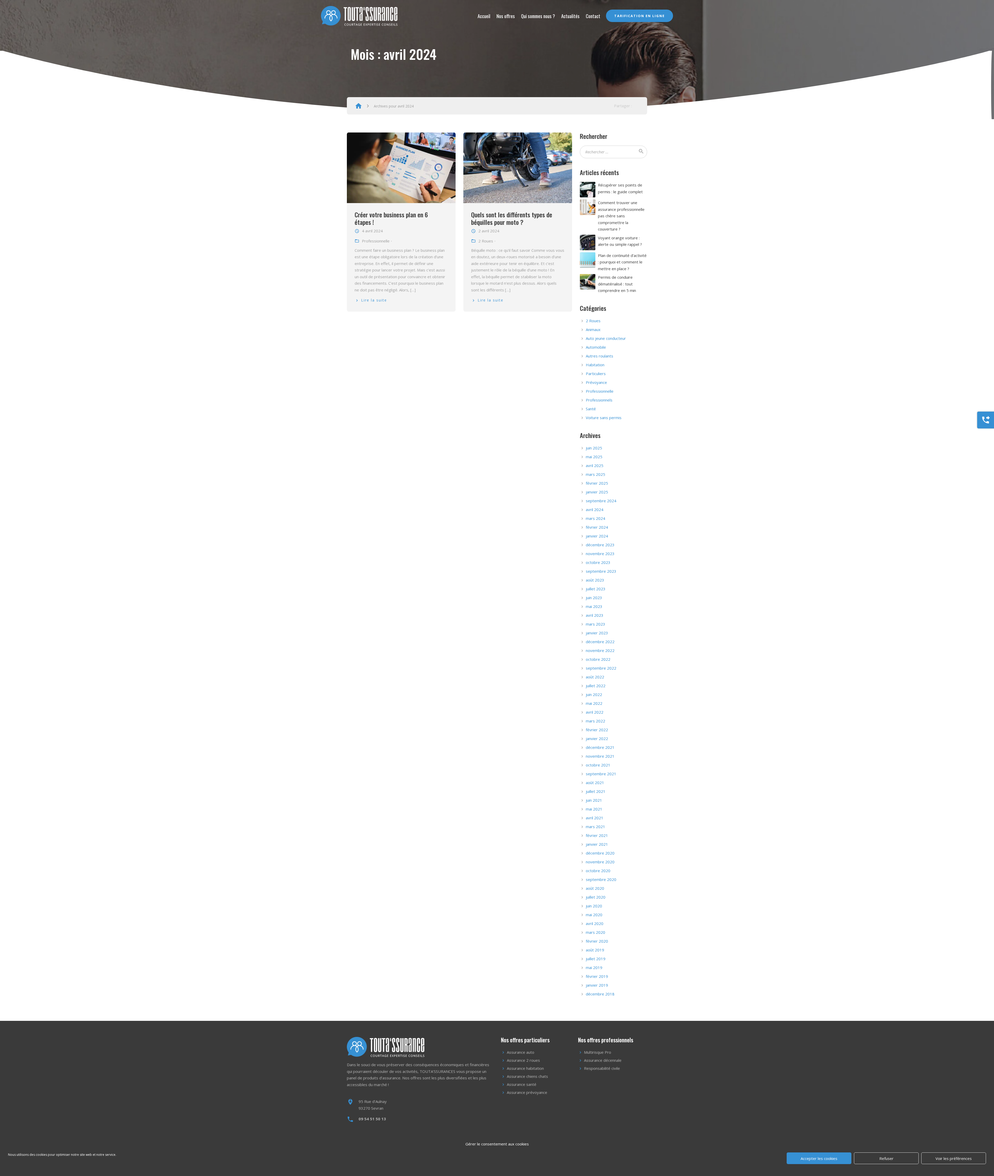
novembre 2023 (600, 553)
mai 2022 (594, 703)
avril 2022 (594, 712)
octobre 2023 (598, 562)
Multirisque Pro (597, 1052)
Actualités (570, 15)
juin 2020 (594, 905)
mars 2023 (595, 624)
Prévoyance (596, 382)
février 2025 (597, 483)
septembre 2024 (601, 500)
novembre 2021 (600, 756)
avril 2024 (594, 509)
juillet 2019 (595, 958)
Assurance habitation (525, 1068)
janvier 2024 (597, 536)
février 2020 (597, 941)
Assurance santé (521, 1084)
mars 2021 (595, 826)
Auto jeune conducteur (606, 338)
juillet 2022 (595, 685)
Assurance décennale (603, 1060)
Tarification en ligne (639, 15)
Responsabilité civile (602, 1068)
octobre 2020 (598, 870)
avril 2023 (594, 615)
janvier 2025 (597, 491)
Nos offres (505, 15)
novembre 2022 (600, 650)
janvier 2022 (597, 738)
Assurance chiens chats (527, 1076)
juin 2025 (594, 447)
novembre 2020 (600, 861)
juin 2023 (594, 597)
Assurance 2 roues (523, 1060)
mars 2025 (595, 474)
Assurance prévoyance (527, 1092)
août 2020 (595, 888)
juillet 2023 (595, 588)
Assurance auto (520, 1052)
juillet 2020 (595, 897)
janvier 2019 (597, 985)
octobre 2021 (598, 765)
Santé (591, 408)
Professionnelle (599, 391)
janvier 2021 (597, 844)
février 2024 (597, 527)
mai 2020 (594, 914)
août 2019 (595, 949)
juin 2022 (594, 694)
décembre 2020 (600, 853)
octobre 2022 (598, 659)
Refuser (886, 1158)
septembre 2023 (601, 571)
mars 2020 (595, 932)
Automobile (596, 347)
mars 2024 (595, 518)
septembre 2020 (601, 879)
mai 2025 (594, 456)
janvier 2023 (597, 632)
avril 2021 (594, 817)
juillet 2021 (595, 791)
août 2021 (595, 782)
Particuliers (596, 373)
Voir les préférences (953, 1158)
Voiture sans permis (604, 417)
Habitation (595, 364)
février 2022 (597, 729)
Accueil (484, 15)
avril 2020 (594, 923)
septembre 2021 (601, 773)
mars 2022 (595, 720)
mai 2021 (594, 809)
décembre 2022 (600, 641)
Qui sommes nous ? (538, 15)
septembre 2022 (601, 668)
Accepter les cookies (819, 1158)
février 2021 (597, 835)
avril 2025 (594, 465)
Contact (593, 15)
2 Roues (593, 320)
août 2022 (595, 676)
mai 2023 (594, 606)
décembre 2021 (600, 747)
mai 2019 (594, 967)
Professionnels (599, 400)
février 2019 (597, 976)
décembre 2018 (600, 993)
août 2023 (595, 580)
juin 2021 (594, 800)
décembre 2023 (600, 544)
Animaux (593, 329)
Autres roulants (599, 355)
